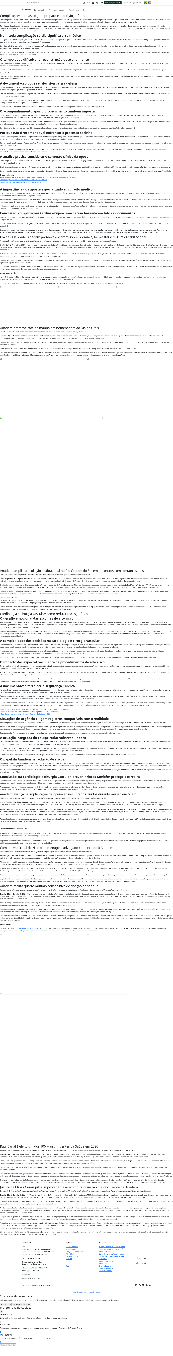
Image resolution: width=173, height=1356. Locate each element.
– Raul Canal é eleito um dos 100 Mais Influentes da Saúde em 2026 (25, 714)
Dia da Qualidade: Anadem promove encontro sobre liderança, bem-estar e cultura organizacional (38, 177)
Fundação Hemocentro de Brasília (26, 928)
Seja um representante (113, 3)
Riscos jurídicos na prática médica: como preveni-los (21, 182)
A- (22, 3)
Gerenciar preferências (21, 1304)
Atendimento (74, 10)
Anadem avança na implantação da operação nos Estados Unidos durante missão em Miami (36, 709)
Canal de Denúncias (33, 3)
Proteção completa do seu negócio (112, 1249)
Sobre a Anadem (72, 1247)
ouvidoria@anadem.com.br (32, 1278)
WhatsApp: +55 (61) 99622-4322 (33, 1271)
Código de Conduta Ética (75, 1251)
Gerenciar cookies (94, 1292)
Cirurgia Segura (105, 1266)
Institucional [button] (39, 10)
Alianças (69, 1259)
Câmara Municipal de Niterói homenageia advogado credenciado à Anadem (30, 712)
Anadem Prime (104, 1263)
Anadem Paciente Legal (107, 1261)
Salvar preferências (8, 1345)
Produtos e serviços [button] (56, 10)
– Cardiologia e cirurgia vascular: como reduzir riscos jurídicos (23, 180)
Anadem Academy (105, 1271)
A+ (24, 3)
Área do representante (133, 3)
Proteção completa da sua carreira (112, 1247)
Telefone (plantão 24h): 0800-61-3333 (35, 1268)
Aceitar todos (6, 1304)
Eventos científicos (106, 1268)
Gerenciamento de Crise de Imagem (112, 1254)
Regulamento (71, 1249)
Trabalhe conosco (72, 1256)
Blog (84, 10)
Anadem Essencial (105, 1251)
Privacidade (70, 1254)
